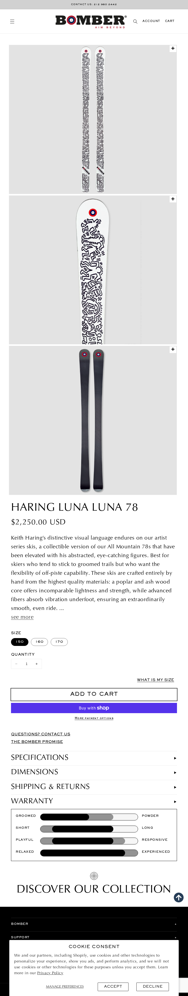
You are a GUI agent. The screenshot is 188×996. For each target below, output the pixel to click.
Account (151, 21)
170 (59, 641)
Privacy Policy (50, 973)
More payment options (94, 718)
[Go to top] (179, 897)
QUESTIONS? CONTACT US (40, 734)
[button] (12, 21)
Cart (170, 21)
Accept (113, 986)
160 (39, 641)
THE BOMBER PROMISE (37, 742)
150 (20, 641)
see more (22, 617)
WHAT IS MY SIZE (155, 680)
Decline (153, 986)
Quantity (23, 654)
